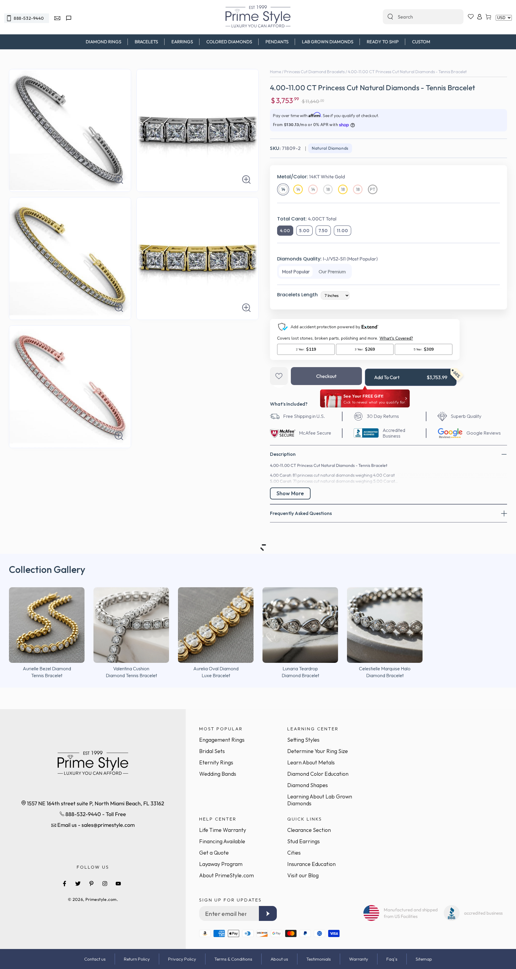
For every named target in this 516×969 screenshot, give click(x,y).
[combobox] (417, 16)
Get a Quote (214, 852)
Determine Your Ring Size (317, 751)
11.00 (342, 230)
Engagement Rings (222, 739)
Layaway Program (220, 864)
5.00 (304, 230)
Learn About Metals (311, 762)
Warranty (358, 959)
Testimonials (318, 959)
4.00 (285, 230)
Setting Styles (303, 739)
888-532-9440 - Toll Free (95, 814)
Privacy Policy (182, 959)
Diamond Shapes (307, 785)
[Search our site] (390, 17)
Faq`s (391, 959)
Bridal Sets (212, 751)
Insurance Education (311, 864)
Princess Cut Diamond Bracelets (314, 71)
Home (275, 71)
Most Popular (296, 272)
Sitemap (424, 959)
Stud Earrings (303, 841)
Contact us (95, 959)
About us (279, 959)
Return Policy (137, 959)
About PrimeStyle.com (226, 875)
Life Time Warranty (222, 830)
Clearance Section (309, 830)
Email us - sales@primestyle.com (95, 824)
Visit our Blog (303, 875)
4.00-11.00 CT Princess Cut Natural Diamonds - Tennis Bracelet (407, 71)
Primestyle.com (101, 899)
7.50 (323, 230)
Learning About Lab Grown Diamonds (319, 800)
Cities (294, 852)
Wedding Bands (217, 773)
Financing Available (222, 841)
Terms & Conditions (233, 959)
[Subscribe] (268, 913)
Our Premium (332, 272)
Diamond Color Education (317, 773)
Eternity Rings (216, 762)
